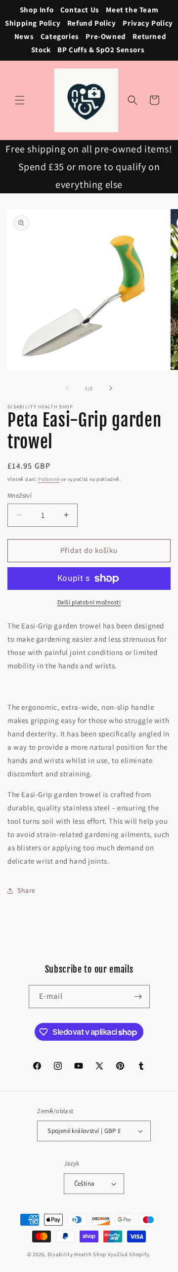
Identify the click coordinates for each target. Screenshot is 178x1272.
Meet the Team (132, 9)
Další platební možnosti (89, 602)
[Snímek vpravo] (111, 388)
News (24, 36)
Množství (19, 495)
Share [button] (26, 890)
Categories (60, 36)
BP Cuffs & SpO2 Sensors (100, 49)
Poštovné (49, 479)
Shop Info (36, 9)
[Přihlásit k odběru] (138, 996)
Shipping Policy (32, 23)
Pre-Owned (106, 36)
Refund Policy (91, 23)
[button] (20, 100)
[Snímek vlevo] (67, 388)
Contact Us (79, 9)
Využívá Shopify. (129, 1254)
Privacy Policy (148, 23)
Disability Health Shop (76, 1254)
